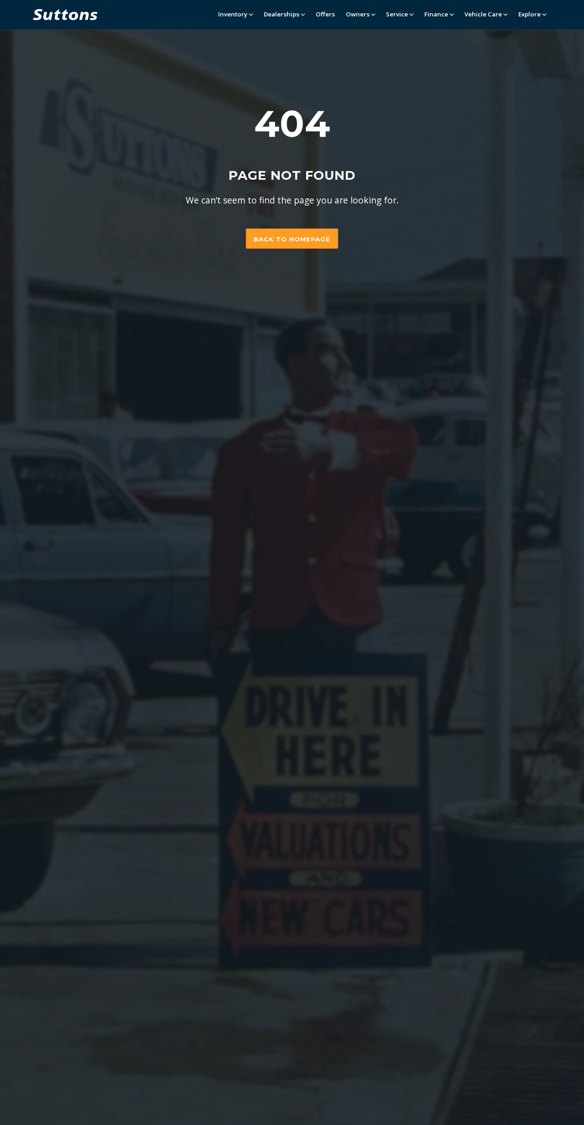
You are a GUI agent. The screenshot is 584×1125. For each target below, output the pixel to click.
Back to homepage (292, 239)
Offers (325, 14)
